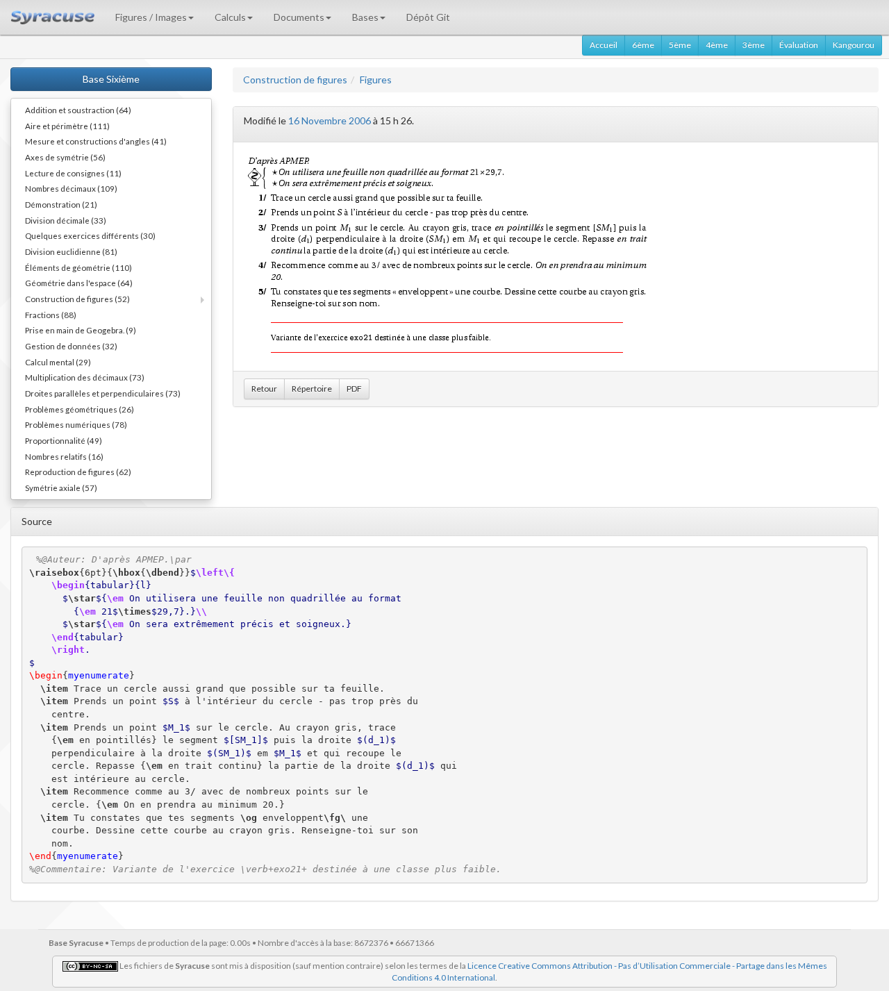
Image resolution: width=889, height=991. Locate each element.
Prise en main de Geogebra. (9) (80, 330)
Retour (264, 388)
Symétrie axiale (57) (61, 487)
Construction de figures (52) (77, 298)
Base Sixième (111, 79)
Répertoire (312, 388)
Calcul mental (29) (58, 362)
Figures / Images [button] (151, 17)
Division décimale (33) (65, 220)
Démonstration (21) (61, 204)
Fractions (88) (50, 314)
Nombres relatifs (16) (64, 456)
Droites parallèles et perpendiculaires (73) (103, 393)
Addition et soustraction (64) (78, 110)
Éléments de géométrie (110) (78, 267)
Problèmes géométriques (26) (79, 409)
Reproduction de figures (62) (78, 471)
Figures (376, 79)
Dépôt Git (428, 17)
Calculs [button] (230, 17)
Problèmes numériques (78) (76, 424)
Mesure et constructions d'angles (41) (96, 141)
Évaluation (798, 45)
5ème (680, 45)
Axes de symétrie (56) (65, 157)
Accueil (603, 45)
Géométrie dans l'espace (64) (79, 283)
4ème (717, 45)
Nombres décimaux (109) (71, 188)
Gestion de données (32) (71, 346)
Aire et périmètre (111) (67, 126)
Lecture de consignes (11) (73, 173)
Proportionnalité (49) (63, 440)
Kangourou (853, 45)
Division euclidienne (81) (71, 251)
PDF (354, 388)
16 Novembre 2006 (329, 120)
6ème (643, 45)
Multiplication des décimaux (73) (84, 377)
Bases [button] (365, 17)
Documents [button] (299, 17)
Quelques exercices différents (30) (90, 235)
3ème (753, 45)
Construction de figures (295, 79)
